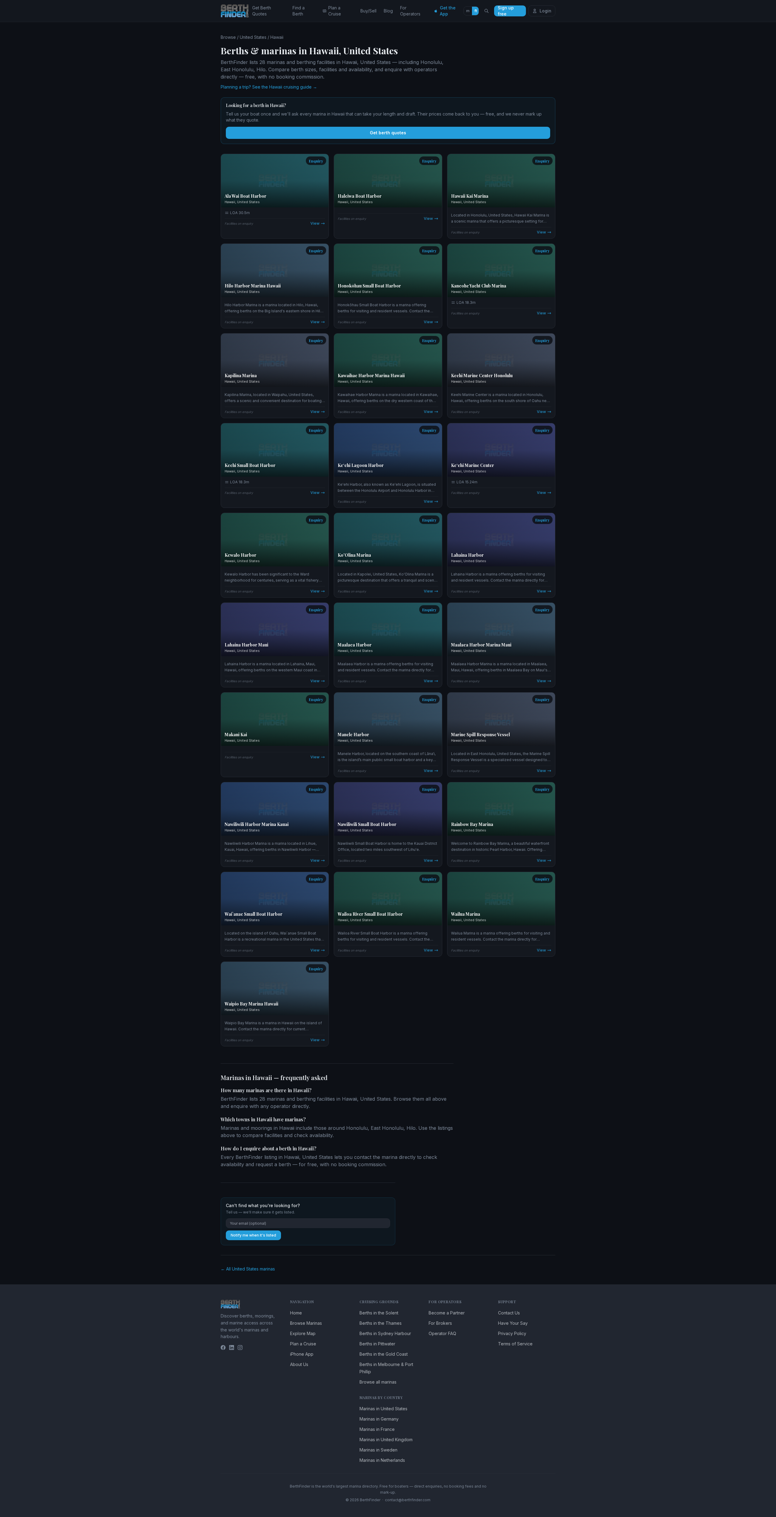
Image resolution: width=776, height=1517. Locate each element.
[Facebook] (223, 1347)
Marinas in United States (383, 1408)
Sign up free (506, 10)
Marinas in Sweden (378, 1449)
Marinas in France (377, 1429)
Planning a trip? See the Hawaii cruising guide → (269, 86)
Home (296, 1312)
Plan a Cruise (334, 10)
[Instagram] (240, 1347)
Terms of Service (515, 1343)
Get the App (448, 10)
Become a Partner (447, 1312)
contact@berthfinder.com (407, 1500)
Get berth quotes (388, 132)
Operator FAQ (442, 1333)
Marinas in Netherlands (382, 1460)
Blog (388, 10)
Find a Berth (299, 10)
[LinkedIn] (231, 1347)
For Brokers (440, 1323)
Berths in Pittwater (377, 1343)
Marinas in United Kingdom (386, 1439)
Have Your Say (513, 1323)
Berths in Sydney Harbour (385, 1333)
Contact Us (509, 1312)
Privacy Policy (512, 1333)
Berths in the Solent (379, 1312)
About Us (299, 1364)
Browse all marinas (378, 1381)
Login (545, 10)
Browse (228, 37)
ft (475, 10)
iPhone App (301, 1354)
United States (253, 37)
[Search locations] (486, 10)
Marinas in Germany (379, 1418)
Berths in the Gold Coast (384, 1354)
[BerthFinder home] (236, 11)
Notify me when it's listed (253, 1235)
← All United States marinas (248, 1268)
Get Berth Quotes (261, 10)
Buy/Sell (368, 10)
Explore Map (303, 1333)
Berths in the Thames (381, 1323)
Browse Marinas (306, 1323)
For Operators (410, 10)
